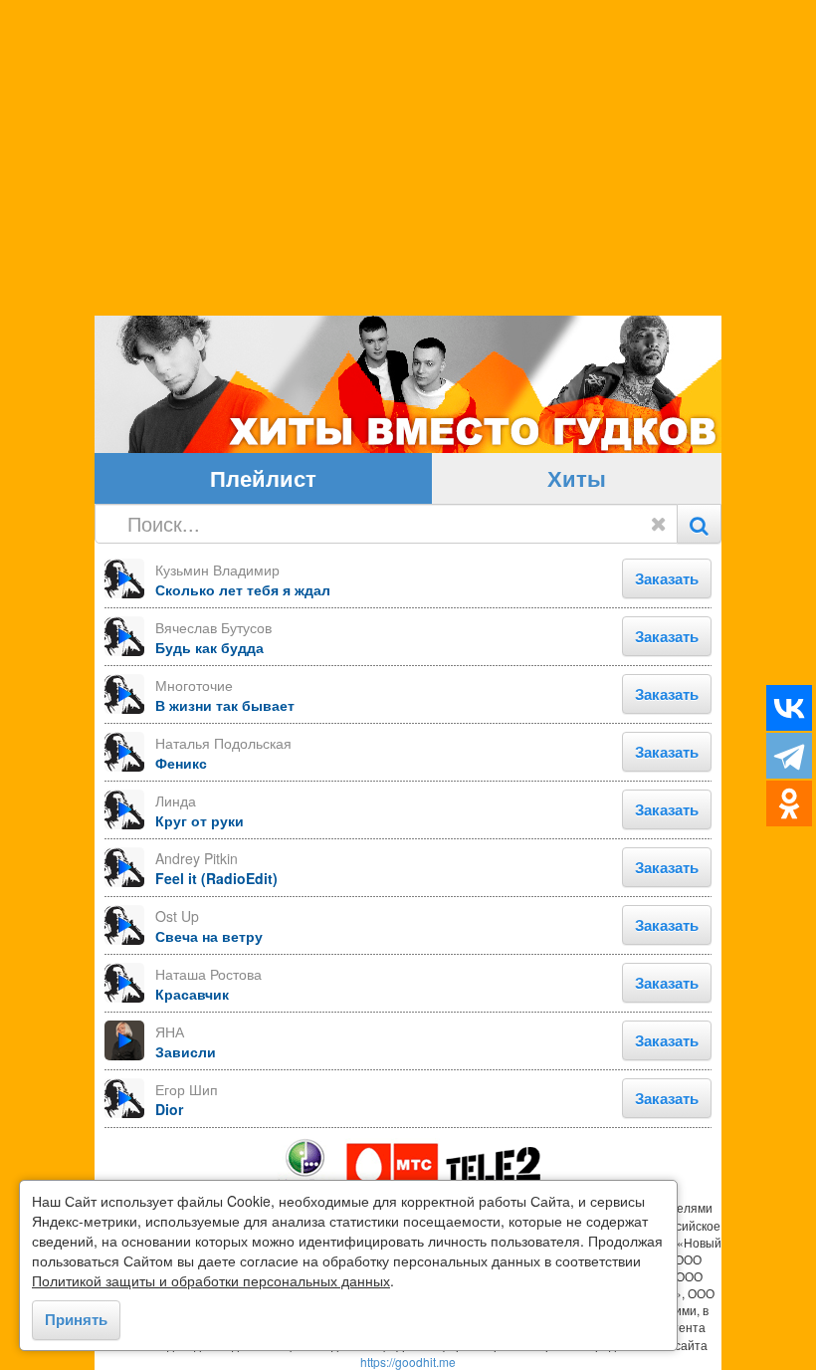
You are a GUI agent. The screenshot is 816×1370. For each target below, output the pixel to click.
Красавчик (192, 994)
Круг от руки (199, 820)
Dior (169, 1109)
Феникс (181, 763)
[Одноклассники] (789, 803)
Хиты (576, 478)
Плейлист (263, 478)
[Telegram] (789, 756)
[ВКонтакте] (789, 708)
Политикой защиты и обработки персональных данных (211, 1280)
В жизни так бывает (225, 705)
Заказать (667, 578)
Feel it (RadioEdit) (216, 878)
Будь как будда (209, 647)
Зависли (185, 1051)
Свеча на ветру (209, 936)
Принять (76, 1319)
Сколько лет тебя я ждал (242, 589)
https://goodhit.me (408, 1361)
